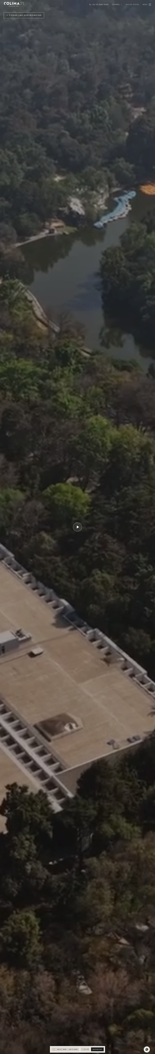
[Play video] (77, 527)
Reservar (97, 1049)
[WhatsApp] (147, 1049)
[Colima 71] (14, 4)
